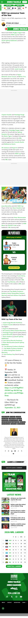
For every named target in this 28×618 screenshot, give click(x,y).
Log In (24, 2)
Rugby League (17, 33)
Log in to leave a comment (14, 467)
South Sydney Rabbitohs (9, 40)
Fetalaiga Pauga (19, 115)
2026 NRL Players (5, 416)
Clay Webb (13, 291)
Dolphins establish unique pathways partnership (18, 524)
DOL (10, 550)
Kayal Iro (15, 148)
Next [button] (26, 7)
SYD (10, 546)
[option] (9, 7)
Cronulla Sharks (19, 142)
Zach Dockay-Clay (9, 354)
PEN (10, 543)
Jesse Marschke (6, 206)
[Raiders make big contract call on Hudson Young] (5, 506)
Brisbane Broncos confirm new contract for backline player (18, 512)
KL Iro (20, 420)
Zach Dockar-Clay (15, 295)
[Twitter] (12, 597)
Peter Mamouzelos (20, 217)
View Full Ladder (14, 566)
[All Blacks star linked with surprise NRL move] (5, 500)
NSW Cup (14, 35)
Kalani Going (11, 293)
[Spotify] (15, 451)
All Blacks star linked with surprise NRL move (18, 499)
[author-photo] (14, 435)
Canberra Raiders (18, 346)
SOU (10, 559)
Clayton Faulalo (6, 115)
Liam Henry (21, 276)
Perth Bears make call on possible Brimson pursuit (18, 518)
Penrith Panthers (16, 322)
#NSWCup (9, 390)
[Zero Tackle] (14, 2)
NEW (10, 556)
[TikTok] (19, 451)
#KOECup (18, 390)
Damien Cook (12, 225)
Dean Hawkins (17, 208)
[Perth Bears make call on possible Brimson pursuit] (5, 519)
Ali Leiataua (5, 148)
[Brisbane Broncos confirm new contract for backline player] (5, 512)
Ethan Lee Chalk (12, 23)
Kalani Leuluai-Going (13, 420)
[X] (22, 451)
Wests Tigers (8, 136)
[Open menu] (2, 2)
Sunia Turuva (12, 76)
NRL (20, 138)
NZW (10, 540)
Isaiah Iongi (18, 69)
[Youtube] (14, 454)
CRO (10, 553)
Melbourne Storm (9, 144)
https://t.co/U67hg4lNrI (14, 388)
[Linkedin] (12, 451)
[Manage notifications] (3, 608)
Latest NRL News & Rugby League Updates (10, 422)
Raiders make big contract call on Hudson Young (18, 505)
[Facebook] (6, 451)
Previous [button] (2, 7)
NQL (10, 562)
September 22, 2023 (12, 408)
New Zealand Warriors (18, 330)
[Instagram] (9, 451)
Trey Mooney (11, 282)
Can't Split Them (14, 267)
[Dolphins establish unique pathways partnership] (5, 526)
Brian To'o (22, 76)
